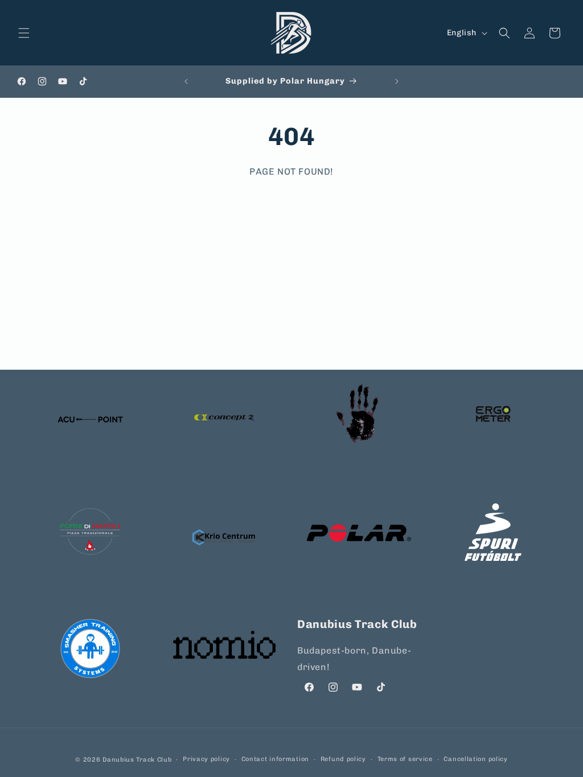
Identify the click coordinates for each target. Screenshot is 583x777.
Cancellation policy (475, 759)
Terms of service (405, 759)
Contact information (275, 759)
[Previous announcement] (186, 81)
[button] (23, 33)
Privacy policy (206, 759)
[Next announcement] (396, 81)
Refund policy (343, 759)
